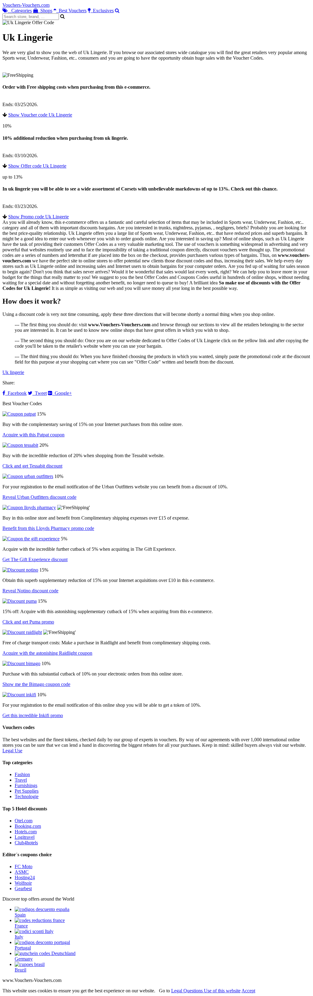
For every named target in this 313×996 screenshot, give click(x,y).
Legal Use (12, 750)
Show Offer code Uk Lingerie (37, 165)
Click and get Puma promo (28, 621)
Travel (21, 780)
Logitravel (25, 837)
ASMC (22, 872)
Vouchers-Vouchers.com (26, 5)
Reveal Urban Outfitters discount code (39, 497)
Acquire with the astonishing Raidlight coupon (47, 653)
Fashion (22, 774)
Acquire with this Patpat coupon (33, 434)
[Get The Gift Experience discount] (31, 538)
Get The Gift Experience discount (35, 559)
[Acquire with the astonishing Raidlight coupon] (22, 632)
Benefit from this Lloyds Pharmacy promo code (48, 528)
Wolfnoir (23, 883)
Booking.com (28, 826)
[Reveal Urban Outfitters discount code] (27, 476)
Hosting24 (25, 877)
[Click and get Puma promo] (19, 601)
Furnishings (26, 785)
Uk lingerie (13, 372)
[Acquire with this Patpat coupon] (19, 414)
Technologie (27, 796)
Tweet (39, 393)
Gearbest (23, 888)
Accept (248, 990)
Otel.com (23, 820)
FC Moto (23, 866)
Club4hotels (26, 842)
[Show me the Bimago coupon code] (21, 663)
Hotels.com (26, 831)
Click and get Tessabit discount (32, 465)
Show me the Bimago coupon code (36, 684)
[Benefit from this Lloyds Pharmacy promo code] (29, 507)
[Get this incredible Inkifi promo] (19, 694)
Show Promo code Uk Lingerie (38, 216)
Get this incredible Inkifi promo (32, 715)
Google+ (62, 393)
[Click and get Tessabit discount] (20, 445)
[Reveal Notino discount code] (20, 569)
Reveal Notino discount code (30, 590)
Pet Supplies (27, 791)
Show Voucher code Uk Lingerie (40, 114)
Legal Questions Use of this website (206, 990)
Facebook (16, 393)
